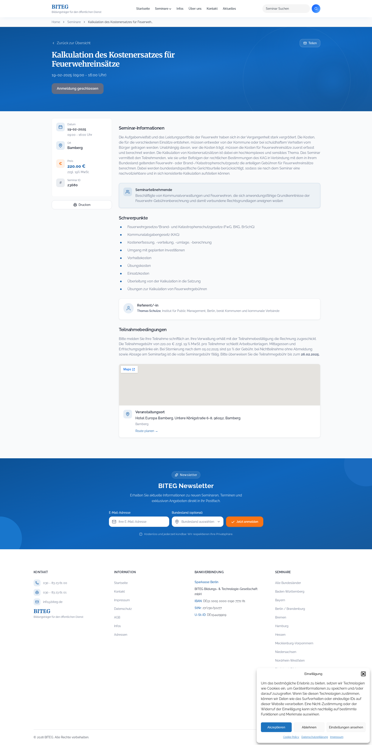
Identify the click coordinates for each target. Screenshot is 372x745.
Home (56, 22)
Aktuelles (229, 8)
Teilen (312, 43)
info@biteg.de (52, 602)
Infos (180, 8)
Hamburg (281, 626)
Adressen (120, 634)
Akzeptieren (276, 727)
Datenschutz (123, 608)
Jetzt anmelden (247, 521)
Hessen (280, 634)
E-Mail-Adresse (119, 512)
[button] (363, 674)
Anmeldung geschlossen (77, 88)
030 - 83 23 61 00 (55, 583)
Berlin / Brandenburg (290, 608)
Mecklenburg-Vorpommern (294, 643)
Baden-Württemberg (289, 591)
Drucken (84, 205)
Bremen (280, 617)
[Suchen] (316, 8)
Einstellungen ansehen (346, 727)
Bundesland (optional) (187, 512)
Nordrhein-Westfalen (290, 660)
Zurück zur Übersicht (73, 43)
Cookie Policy (291, 737)
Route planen (151, 431)
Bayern (280, 600)
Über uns (195, 8)
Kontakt (212, 8)
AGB (117, 617)
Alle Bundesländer (288, 583)
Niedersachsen (285, 652)
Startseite (143, 8)
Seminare (161, 8)
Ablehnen (309, 727)
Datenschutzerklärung (314, 737)
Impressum (336, 737)
